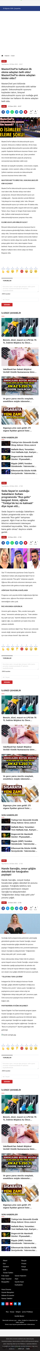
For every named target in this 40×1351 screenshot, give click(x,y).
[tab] (7, 280)
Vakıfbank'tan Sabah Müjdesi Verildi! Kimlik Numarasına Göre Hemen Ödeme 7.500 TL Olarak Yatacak (18, 370)
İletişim (18, 1312)
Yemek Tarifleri (8, 1273)
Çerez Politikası (27, 1312)
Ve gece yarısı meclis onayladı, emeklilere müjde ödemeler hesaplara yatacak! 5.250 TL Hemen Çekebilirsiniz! (18, 400)
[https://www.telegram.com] (19, 1303)
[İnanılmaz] (31, 268)
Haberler (7, 55)
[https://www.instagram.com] (7, 1303)
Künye (23, 1266)
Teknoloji (24, 1270)
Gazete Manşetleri (7, 1292)
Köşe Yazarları (6, 1279)
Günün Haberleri (20, 1276)
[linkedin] (21, 112)
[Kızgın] (22, 268)
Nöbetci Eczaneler (7, 1295)
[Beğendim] (3, 268)
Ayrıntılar (21, 1349)
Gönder (7, 305)
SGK (4, 1270)
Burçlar (23, 1260)
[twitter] (7, 112)
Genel (12, 55)
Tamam (28, 1349)
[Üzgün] (36, 268)
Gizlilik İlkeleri (19, 1316)
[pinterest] (25, 112)
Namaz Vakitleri (6, 1298)
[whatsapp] (12, 112)
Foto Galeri (5, 1276)
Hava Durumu (6, 1289)
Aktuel (5, 1260)
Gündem (6, 1266)
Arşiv (16, 1279)
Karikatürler (19, 1285)
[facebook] (3, 112)
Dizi (4, 1263)
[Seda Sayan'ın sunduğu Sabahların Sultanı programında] (20, 558)
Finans (23, 1263)
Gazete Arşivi (19, 1282)
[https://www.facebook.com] (11, 1303)
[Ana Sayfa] (2, 56)
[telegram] (16, 112)
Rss (7, 1312)
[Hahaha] (26, 268)
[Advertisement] (20, 33)
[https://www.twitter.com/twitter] (2, 1303)
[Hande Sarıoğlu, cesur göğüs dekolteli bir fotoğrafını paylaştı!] (20, 923)
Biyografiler (5, 1282)
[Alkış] (8, 268)
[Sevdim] (12, 268)
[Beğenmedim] (17, 268)
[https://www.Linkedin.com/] (15, 1303)
